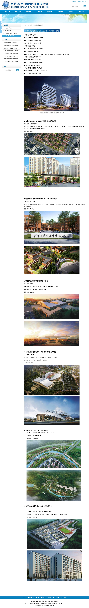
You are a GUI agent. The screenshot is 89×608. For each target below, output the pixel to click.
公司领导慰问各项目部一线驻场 (11, 53)
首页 (26, 25)
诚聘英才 (71, 11)
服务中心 (81, 11)
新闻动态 (49, 11)
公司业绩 (60, 11)
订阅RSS (63, 597)
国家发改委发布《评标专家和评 (11, 45)
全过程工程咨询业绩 (9, 36)
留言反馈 (84, 1)
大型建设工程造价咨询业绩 (11, 33)
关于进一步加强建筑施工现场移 (11, 61)
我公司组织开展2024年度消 (10, 48)
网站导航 (79, 1)
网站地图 (43, 597)
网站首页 (74, 1)
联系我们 (50, 597)
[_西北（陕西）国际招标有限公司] (25, 9)
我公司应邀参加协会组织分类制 (11, 50)
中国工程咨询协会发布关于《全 (11, 56)
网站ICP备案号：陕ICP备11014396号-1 (44, 605)
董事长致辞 (18, 11)
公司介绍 (28, 11)
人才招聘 (37, 597)
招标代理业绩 (8, 30)
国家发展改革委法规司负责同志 (11, 42)
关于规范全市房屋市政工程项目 (11, 59)
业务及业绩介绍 (8, 28)
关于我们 (30, 597)
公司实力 (39, 11)
